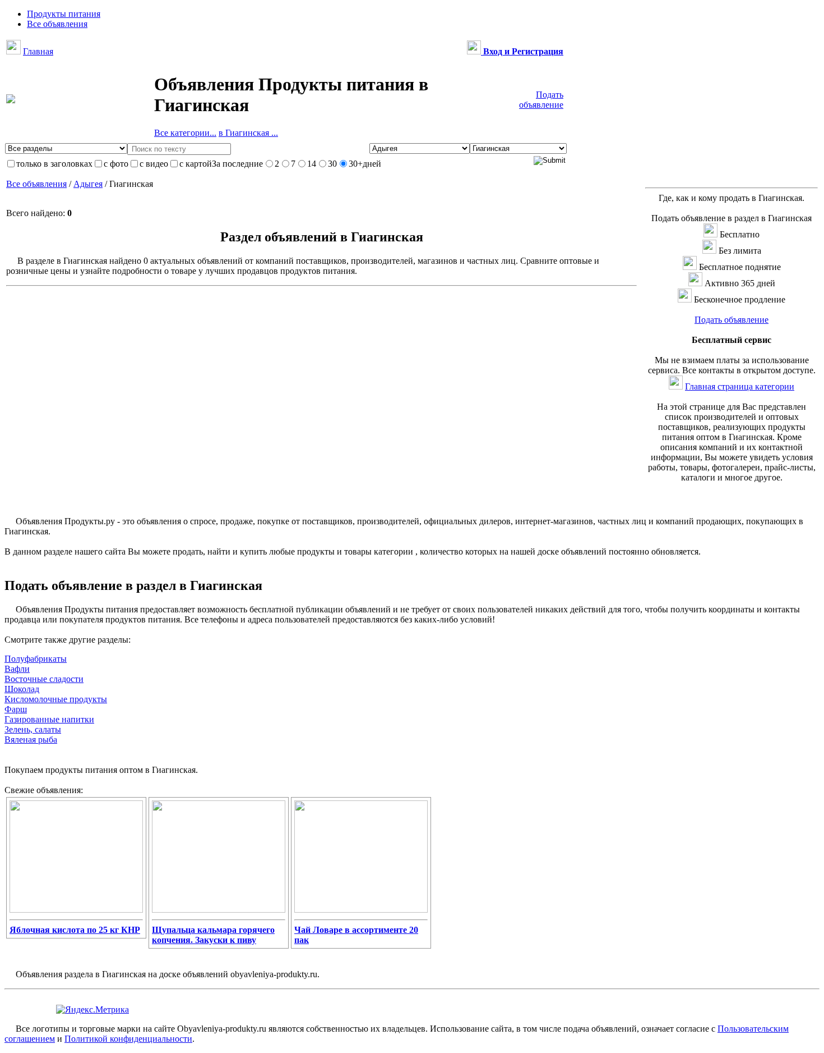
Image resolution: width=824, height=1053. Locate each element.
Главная (38, 51)
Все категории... (185, 133)
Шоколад (21, 689)
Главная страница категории (739, 386)
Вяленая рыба (30, 739)
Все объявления (36, 184)
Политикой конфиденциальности (128, 1038)
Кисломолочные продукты (55, 699)
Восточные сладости (44, 679)
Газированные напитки (49, 719)
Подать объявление (541, 99)
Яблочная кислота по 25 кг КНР (75, 930)
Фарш (15, 709)
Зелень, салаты (32, 729)
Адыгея (88, 184)
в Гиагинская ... (248, 133)
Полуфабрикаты (35, 658)
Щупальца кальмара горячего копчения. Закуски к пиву (213, 935)
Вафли (17, 669)
